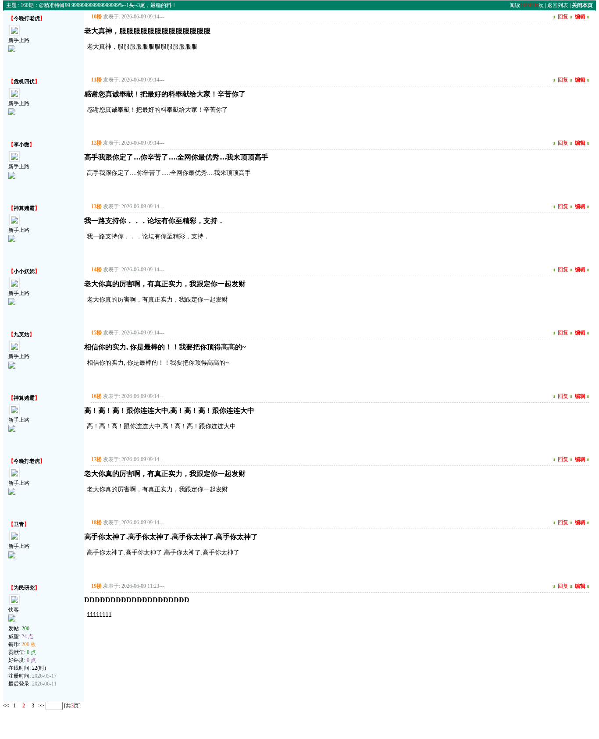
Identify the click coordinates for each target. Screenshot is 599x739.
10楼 (96, 17)
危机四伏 (24, 81)
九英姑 (21, 334)
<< (6, 706)
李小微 (21, 145)
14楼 (96, 269)
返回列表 (557, 5)
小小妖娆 (24, 271)
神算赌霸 (24, 208)
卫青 (19, 524)
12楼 (96, 143)
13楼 (96, 206)
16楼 (96, 396)
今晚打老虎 (27, 18)
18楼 (96, 522)
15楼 (96, 333)
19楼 (96, 586)
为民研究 (24, 588)
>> (40, 706)
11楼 (96, 80)
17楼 (96, 459)
